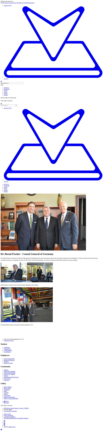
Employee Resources (9, 360)
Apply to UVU (8, 5)
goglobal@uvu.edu (9, 340)
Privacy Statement (8, 415)
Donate (6, 95)
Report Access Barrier (9, 397)
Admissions (7, 347)
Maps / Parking (8, 387)
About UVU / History (9, 374)
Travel (5, 92)
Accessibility (7, 395)
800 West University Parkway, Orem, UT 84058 (16, 408)
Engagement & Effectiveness (11, 377)
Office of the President (9, 373)
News (7, 401)
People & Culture (8, 363)
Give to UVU (7, 378)
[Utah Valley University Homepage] (8, 2)
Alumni (6, 375)
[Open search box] (1, 81)
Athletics (6, 370)
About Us (6, 87)
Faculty (6, 93)
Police (5, 391)
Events (5, 90)
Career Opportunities (9, 358)
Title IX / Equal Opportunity (11, 398)
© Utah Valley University (10, 411)
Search (5, 394)
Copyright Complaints (9, 417)
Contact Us (7, 380)
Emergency (7, 390)
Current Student (8, 350)
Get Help (6, 392)
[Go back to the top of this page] (1, 429)
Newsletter (6, 89)
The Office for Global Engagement (25, 2)
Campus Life (7, 349)
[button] (51, 1)
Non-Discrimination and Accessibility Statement (16, 418)
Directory (6, 361)
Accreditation (7, 352)
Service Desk (7, 388)
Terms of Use (7, 414)
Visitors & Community (9, 371)
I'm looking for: (5, 83)
